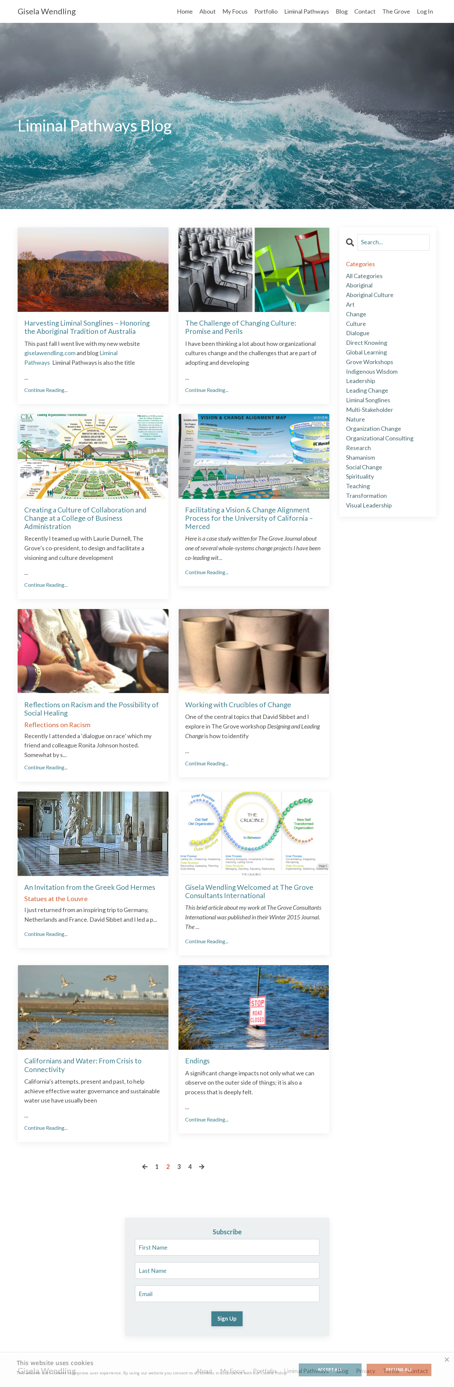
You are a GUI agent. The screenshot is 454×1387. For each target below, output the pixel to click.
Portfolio (266, 11)
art (350, 304)
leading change (367, 390)
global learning (366, 352)
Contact (365, 11)
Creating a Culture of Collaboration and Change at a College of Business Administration (85, 517)
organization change (373, 428)
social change (364, 467)
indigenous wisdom (371, 371)
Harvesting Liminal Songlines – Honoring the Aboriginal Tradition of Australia (87, 327)
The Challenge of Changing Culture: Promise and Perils (240, 327)
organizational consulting (379, 438)
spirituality (360, 476)
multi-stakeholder (369, 409)
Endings (197, 1060)
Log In (425, 11)
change (356, 314)
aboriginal (359, 285)
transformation (366, 495)
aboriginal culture (370, 294)
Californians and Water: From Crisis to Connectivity (83, 1064)
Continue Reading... (45, 390)
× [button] (446, 1359)
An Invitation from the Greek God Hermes (89, 887)
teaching (358, 486)
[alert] (227, 1370)
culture (356, 323)
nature (355, 419)
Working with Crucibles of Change (238, 704)
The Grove (396, 11)
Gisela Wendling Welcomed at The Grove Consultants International (249, 891)
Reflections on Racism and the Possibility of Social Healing (91, 708)
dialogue (358, 333)
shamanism (360, 457)
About (207, 11)
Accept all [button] (330, 1369)
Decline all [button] (399, 1369)
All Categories (364, 275)
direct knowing (366, 342)
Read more (27, 1379)
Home (185, 11)
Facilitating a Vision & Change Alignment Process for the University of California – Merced (249, 517)
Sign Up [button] (227, 1318)
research (358, 447)
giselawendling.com (49, 352)
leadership (360, 380)
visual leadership (369, 505)
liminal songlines (368, 400)
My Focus (235, 11)
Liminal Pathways (306, 11)
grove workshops (369, 361)
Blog (342, 11)
